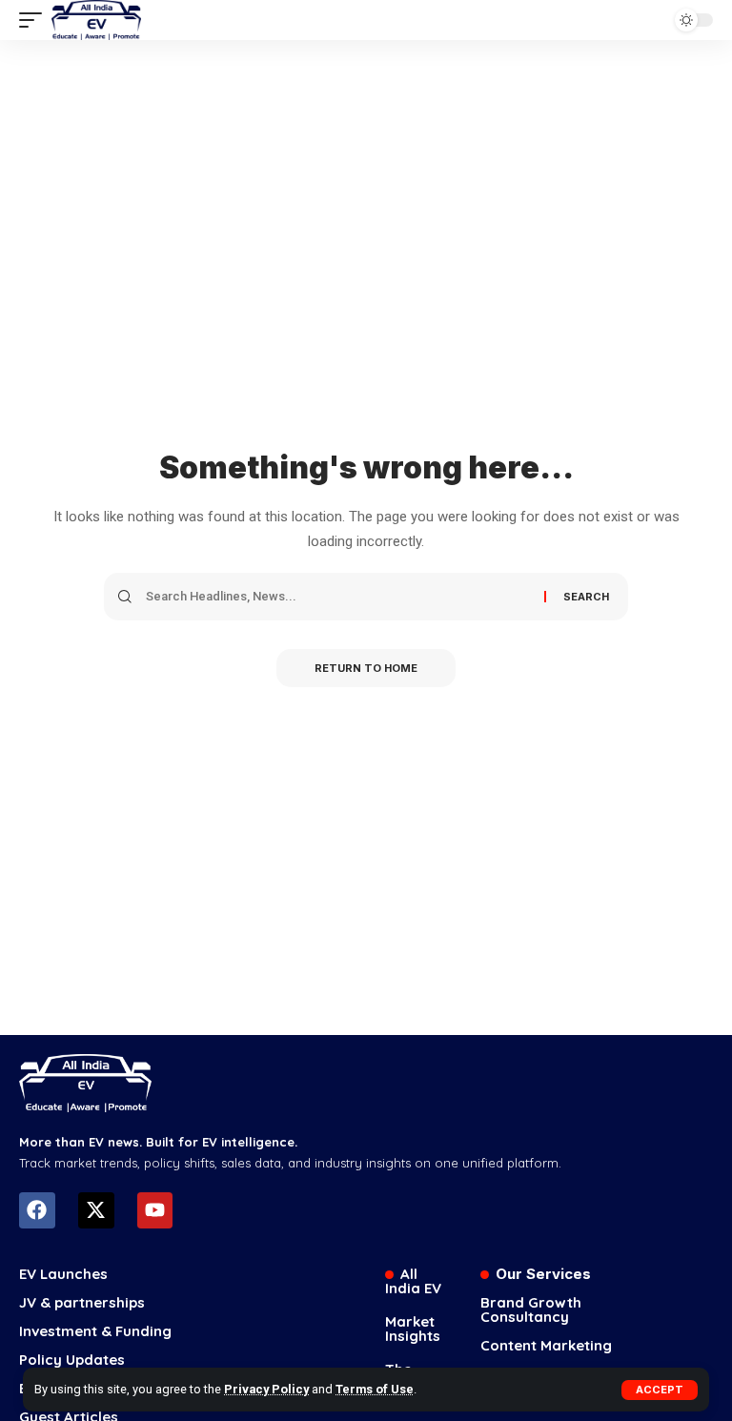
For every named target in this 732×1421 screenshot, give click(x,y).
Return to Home (366, 668)
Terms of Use (375, 1389)
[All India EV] (96, 20)
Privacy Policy (266, 1389)
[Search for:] (338, 596)
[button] (659, 1390)
